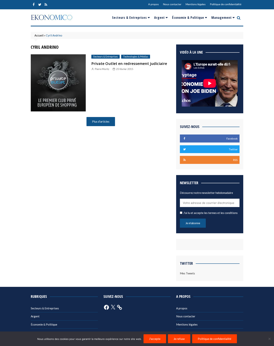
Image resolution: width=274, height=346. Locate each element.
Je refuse (179, 338)
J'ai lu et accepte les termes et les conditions (210, 212)
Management (221, 17)
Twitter (39, 4)
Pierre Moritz (102, 69)
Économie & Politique (188, 17)
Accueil (38, 35)
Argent (159, 17)
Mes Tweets (187, 273)
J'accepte (154, 338)
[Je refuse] (269, 339)
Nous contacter (172, 4)
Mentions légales (196, 4)
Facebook (33, 4)
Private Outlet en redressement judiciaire (129, 63)
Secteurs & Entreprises (129, 17)
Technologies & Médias (135, 56)
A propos (153, 4)
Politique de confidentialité (225, 4)
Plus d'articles (100, 121)
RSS (46, 4)
